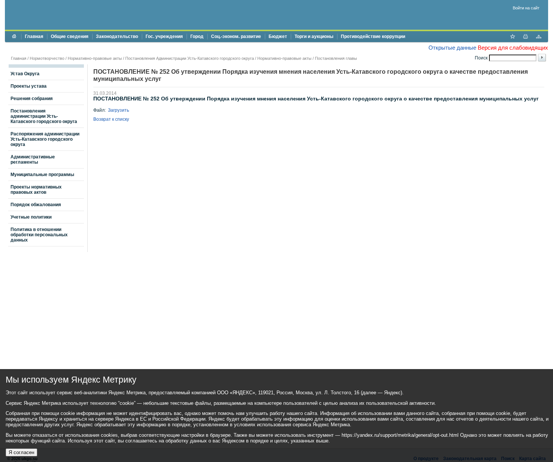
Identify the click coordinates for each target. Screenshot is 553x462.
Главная (34, 36)
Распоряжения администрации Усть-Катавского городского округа (45, 139)
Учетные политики (31, 217)
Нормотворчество (47, 58)
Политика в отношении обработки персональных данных (39, 235)
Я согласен (21, 452)
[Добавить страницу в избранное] (512, 37)
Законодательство (117, 36)
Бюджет (278, 36)
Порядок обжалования (36, 204)
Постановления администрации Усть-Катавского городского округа (44, 116)
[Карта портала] (538, 37)
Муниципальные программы (42, 174)
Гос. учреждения (164, 36)
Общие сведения (69, 36)
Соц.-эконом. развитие (236, 36)
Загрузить (118, 110)
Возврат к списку (111, 119)
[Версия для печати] (525, 37)
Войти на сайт (526, 8)
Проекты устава (29, 86)
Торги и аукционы (314, 36)
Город (197, 36)
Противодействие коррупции (373, 36)
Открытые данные (452, 47)
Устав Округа (25, 73)
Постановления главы (336, 58)
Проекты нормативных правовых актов (36, 189)
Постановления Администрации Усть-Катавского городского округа (189, 58)
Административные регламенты (33, 159)
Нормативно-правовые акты (95, 58)
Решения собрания (32, 98)
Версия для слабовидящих (513, 47)
